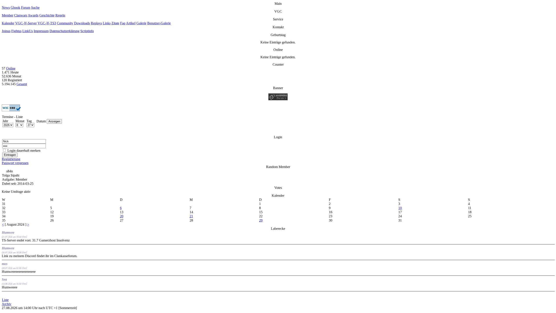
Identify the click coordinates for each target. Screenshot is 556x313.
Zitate (115, 23)
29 (261, 220)
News (6, 7)
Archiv (6, 304)
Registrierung (11, 159)
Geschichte (47, 15)
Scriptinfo (87, 31)
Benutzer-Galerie (159, 23)
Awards (33, 15)
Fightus (16, 31)
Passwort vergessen (15, 163)
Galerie (141, 23)
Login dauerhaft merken (23, 150)
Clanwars (20, 15)
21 (191, 216)
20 (121, 216)
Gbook (15, 7)
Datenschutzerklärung (64, 31)
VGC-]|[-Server (26, 23)
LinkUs (27, 31)
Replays (96, 23)
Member (7, 15)
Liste (5, 300)
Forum (25, 7)
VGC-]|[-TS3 (47, 23)
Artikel (131, 23)
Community (65, 23)
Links (107, 23)
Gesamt (22, 84)
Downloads (82, 23)
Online (10, 68)
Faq (122, 23)
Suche (35, 7)
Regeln (60, 15)
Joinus (6, 31)
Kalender (8, 23)
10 (400, 208)
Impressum (41, 31)
